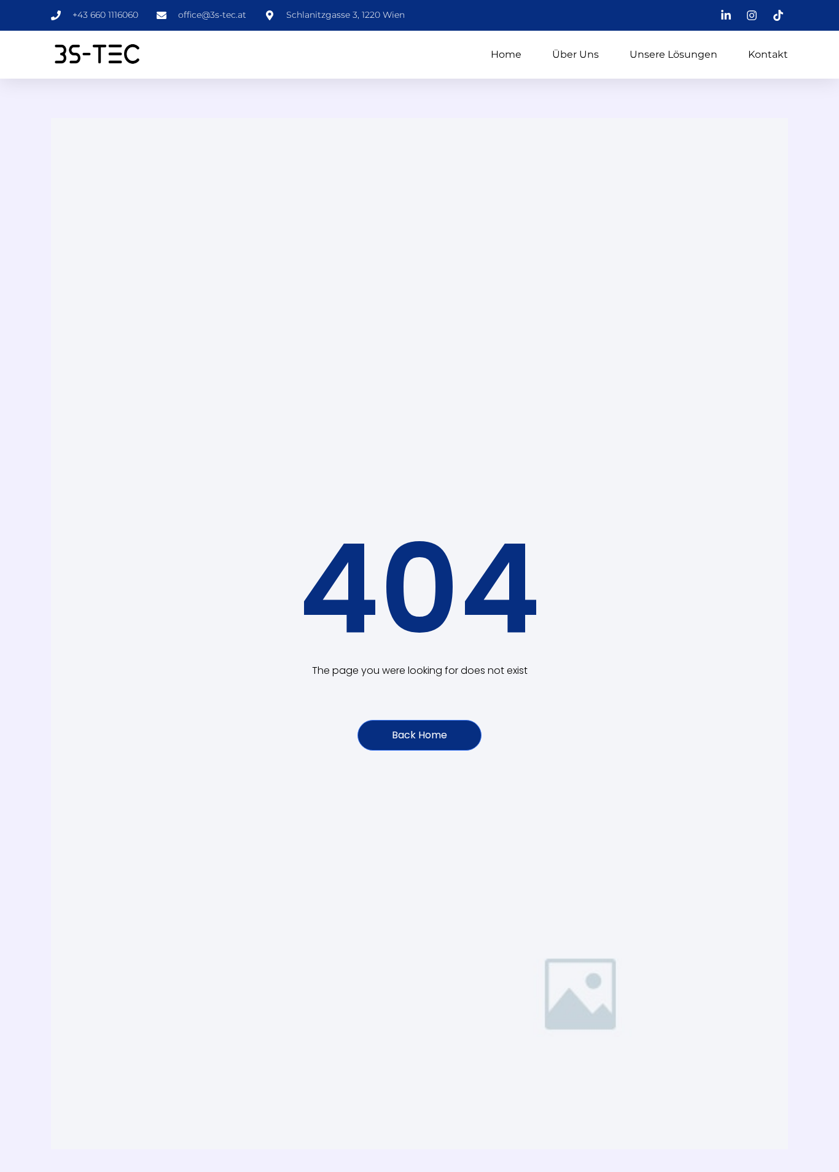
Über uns (575, 54)
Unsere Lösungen (673, 54)
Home (506, 54)
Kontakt (768, 54)
